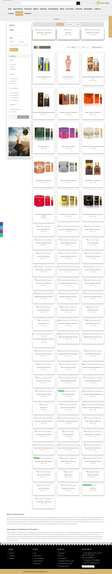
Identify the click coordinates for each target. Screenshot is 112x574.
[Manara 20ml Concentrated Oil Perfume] (93, 294)
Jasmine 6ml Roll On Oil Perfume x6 (93, 269)
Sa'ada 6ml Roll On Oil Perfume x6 (93, 421)
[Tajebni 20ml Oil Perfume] (92, 472)
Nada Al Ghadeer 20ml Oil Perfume (93, 354)
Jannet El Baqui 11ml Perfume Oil (44, 32)
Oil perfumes (57, 19)
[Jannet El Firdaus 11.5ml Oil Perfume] (44, 267)
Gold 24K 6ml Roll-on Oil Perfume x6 (68, 243)
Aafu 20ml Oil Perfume (68, 77)
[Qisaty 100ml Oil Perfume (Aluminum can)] (92, 391)
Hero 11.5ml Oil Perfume (92, 243)
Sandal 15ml (68, 32)
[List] (46, 47)
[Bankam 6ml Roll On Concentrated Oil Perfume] (93, 133)
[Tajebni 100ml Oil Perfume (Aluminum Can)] (43, 445)
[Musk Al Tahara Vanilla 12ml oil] (93, 321)
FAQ (35, 553)
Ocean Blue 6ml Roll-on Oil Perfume (68, 380)
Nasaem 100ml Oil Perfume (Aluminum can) (93, 367)
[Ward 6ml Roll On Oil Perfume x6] (68, 458)
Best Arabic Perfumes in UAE (66, 561)
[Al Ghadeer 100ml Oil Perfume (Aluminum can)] (44, 99)
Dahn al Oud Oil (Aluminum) (43, 229)
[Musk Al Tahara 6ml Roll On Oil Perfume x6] (68, 321)
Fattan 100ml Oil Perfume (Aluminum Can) (68, 229)
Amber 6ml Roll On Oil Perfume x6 (93, 112)
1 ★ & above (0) (15, 100)
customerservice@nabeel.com (91, 562)
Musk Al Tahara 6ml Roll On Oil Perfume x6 (68, 323)
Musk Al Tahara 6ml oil (44, 323)
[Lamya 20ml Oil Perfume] (43, 485)
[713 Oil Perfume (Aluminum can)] (44, 63)
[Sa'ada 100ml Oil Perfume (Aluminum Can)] (68, 418)
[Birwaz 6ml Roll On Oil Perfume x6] (44, 167)
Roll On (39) (13, 111)
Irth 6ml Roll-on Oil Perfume (43, 256)
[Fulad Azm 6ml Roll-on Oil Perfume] (43, 240)
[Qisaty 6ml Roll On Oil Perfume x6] (68, 405)
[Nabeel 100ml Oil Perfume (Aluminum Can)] (68, 334)
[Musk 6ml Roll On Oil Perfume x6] (68, 307)
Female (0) (13, 69)
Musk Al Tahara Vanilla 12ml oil (93, 323)
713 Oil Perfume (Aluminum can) (43, 77)
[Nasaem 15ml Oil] (68, 472)
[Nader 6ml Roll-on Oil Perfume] (43, 364)
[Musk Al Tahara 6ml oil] (44, 321)
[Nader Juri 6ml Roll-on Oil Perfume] (68, 364)
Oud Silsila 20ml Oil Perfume (68, 394)
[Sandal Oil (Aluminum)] (68, 432)
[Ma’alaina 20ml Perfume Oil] (44, 307)
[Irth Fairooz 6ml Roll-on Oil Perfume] (68, 253)
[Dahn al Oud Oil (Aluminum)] (44, 227)
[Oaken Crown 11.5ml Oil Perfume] (43, 378)
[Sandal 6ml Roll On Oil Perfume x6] (43, 432)
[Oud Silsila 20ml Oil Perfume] (68, 391)
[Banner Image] (19, 141)
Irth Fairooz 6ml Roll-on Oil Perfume (68, 256)
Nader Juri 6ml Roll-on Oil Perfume (68, 367)
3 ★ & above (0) (15, 95)
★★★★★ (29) (14, 78)
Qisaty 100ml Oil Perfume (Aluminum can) (92, 394)
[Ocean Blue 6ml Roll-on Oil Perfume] (68, 378)
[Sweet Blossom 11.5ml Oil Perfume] (93, 432)
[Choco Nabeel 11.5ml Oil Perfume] (93, 167)
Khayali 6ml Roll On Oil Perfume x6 (43, 283)
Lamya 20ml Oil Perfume (43, 488)
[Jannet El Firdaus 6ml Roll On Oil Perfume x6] (68, 267)
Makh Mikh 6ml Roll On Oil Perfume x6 (68, 296)
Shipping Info (37, 563)
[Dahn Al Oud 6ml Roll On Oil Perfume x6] (68, 201)
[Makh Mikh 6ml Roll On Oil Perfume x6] (68, 294)
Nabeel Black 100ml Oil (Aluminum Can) (93, 337)
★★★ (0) (13, 83)
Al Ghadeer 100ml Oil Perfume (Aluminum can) (43, 112)
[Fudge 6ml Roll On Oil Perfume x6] (92, 227)
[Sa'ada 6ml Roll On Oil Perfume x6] (92, 418)
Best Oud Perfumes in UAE (65, 563)
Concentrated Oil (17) (16, 109)
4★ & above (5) (14, 92)
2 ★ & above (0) (15, 97)
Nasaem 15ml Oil (68, 474)
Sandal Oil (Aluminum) (68, 434)
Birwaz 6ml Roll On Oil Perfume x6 (43, 180)
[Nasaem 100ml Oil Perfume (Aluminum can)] (93, 364)
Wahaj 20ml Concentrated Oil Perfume (43, 461)
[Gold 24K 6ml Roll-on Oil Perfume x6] (68, 240)
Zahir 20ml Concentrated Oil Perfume (92, 461)
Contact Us (12, 555)
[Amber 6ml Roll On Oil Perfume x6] (93, 99)
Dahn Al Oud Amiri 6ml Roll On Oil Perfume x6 (93, 214)
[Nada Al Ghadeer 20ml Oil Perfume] (93, 351)
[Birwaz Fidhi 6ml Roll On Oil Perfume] (68, 167)
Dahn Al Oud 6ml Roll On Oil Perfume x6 (68, 214)
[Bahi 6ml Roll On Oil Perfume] (68, 133)
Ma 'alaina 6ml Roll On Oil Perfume (93, 283)
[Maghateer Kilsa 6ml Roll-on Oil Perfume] (44, 294)
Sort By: (68, 47)
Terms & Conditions (39, 558)
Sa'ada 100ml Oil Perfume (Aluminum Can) (68, 421)
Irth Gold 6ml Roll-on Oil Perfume (93, 256)
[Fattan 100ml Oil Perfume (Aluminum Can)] (68, 227)
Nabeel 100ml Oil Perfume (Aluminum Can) (68, 337)
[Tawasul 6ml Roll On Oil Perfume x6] (93, 445)
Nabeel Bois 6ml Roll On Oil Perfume (43, 354)
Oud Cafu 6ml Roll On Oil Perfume (43, 394)
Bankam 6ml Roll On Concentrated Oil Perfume (93, 146)
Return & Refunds (38, 561)
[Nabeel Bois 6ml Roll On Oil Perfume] (44, 351)
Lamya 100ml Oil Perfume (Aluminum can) (68, 283)
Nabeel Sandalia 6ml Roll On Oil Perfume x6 (68, 354)
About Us (11, 553)
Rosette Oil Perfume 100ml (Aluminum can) (93, 407)
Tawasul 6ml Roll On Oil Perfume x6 (93, 448)
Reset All (14, 49)
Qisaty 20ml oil (43, 407)
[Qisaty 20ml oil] (44, 405)
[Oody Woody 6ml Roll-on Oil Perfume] (92, 378)
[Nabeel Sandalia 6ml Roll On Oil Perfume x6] (68, 351)
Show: (83, 47)
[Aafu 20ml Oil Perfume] (68, 63)
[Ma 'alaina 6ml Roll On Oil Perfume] (93, 280)
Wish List (61, 555)
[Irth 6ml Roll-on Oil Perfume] (44, 253)
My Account (62, 553)
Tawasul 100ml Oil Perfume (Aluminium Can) (68, 448)
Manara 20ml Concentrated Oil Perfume (93, 296)
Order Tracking (62, 558)
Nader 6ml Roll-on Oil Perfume (44, 367)
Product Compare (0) (96, 47)
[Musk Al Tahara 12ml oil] (93, 307)
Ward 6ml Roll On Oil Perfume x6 (68, 461)
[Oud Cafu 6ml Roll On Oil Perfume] (43, 391)
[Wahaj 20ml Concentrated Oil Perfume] (43, 458)
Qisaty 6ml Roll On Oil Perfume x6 (68, 407)
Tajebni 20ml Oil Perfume (93, 474)
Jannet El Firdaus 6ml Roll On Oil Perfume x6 (68, 269)
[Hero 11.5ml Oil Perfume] (93, 240)
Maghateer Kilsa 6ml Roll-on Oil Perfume (44, 296)
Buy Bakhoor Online (64, 566)
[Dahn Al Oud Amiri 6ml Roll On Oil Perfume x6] (93, 201)
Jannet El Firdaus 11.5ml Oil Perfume (43, 269)
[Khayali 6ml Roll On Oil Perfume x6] (43, 280)
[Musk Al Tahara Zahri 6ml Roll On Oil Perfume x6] (44, 335)
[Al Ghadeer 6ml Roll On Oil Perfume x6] (68, 99)
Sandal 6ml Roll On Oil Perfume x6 (43, 434)
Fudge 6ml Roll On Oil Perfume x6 (92, 229)
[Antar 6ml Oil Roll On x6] (44, 133)
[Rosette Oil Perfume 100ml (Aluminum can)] (93, 405)
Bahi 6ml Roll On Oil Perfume (68, 146)
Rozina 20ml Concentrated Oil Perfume (44, 421)
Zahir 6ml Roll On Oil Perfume (43, 474)
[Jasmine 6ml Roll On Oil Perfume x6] (93, 267)
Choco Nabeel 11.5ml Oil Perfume (93, 180)
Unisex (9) (13, 64)
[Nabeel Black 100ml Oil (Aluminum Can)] (93, 334)
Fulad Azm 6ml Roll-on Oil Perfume (44, 243)
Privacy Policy (37, 555)
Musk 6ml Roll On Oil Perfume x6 (68, 310)
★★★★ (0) (13, 81)
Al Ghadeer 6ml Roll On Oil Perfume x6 (68, 112)
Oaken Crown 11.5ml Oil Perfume (43, 380)
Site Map (11, 558)
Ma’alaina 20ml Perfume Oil (43, 310)
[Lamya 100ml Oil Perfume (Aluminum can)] (68, 280)
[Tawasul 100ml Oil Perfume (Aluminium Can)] (68, 445)
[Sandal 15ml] (68, 30)
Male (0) (13, 67)
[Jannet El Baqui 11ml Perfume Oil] (44, 30)
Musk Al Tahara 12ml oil (92, 310)
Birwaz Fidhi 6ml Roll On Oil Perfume (68, 180)
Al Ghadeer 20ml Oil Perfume (92, 32)
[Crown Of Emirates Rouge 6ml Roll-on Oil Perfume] (44, 201)
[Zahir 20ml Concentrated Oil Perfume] (93, 458)
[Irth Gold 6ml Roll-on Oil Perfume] (93, 253)
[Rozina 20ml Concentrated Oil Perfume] (43, 418)
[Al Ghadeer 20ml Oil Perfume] (92, 30)
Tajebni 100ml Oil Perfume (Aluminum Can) (43, 448)
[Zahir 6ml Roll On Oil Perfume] (43, 472)
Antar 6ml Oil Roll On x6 (43, 146)
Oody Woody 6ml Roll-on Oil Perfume (93, 380)
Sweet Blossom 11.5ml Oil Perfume (93, 434)
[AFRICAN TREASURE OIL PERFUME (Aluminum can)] (93, 63)
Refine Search (23, 117)
